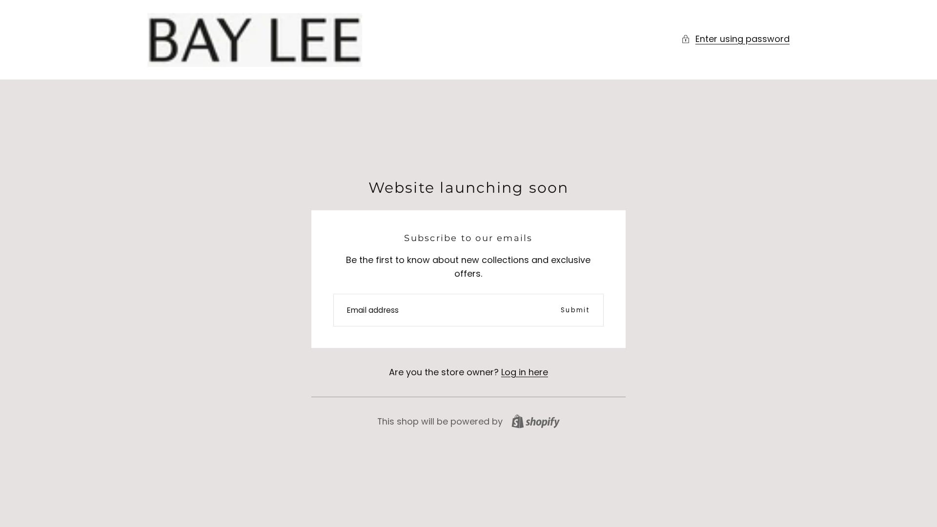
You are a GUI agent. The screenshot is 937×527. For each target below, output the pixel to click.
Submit (575, 310)
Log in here (524, 372)
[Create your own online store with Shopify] (535, 421)
